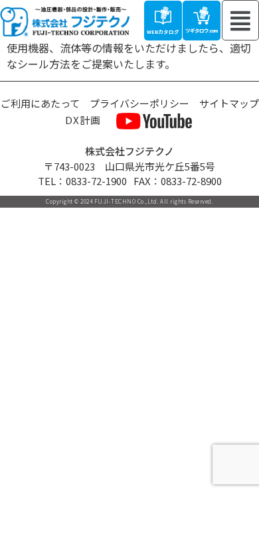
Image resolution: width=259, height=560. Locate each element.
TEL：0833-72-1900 (82, 181)
